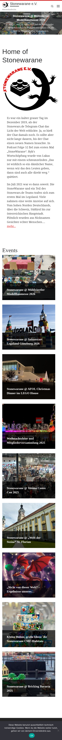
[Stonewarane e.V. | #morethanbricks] (5, 4)
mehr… (11, 226)
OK (31, 735)
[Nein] (58, 730)
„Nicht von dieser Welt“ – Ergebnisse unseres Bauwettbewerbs (23, 591)
